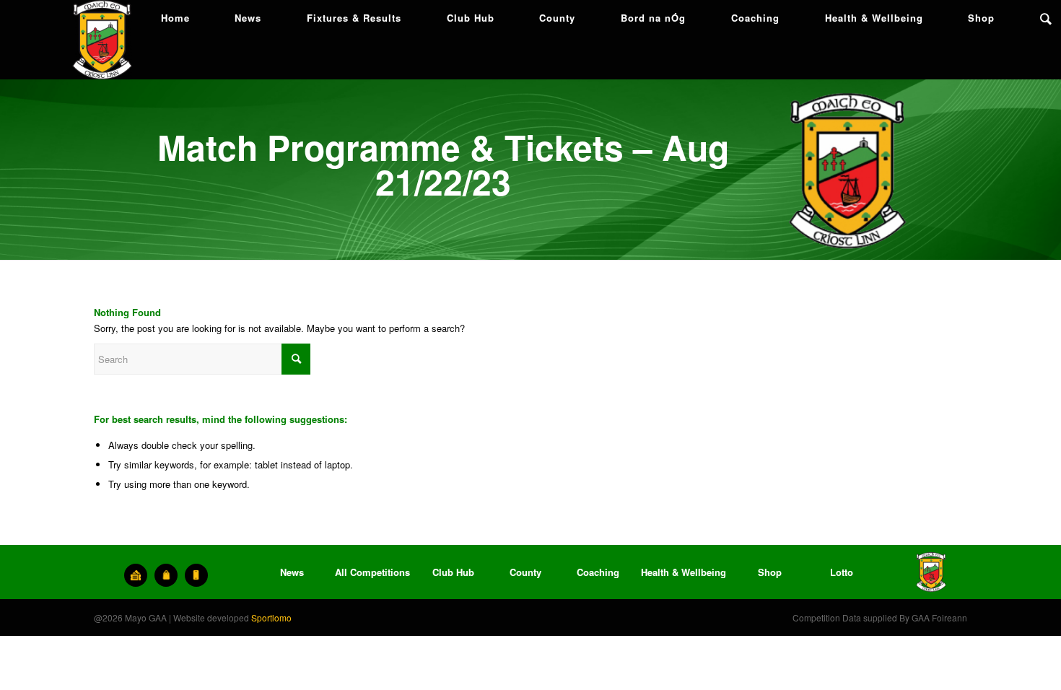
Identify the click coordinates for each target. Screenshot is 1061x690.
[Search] (1046, 18)
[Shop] (166, 575)
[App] (196, 575)
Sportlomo (271, 617)
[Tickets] (135, 575)
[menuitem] (175, 18)
